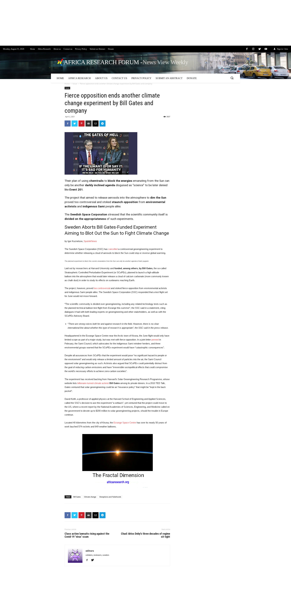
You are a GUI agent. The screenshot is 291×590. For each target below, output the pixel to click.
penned (155, 339)
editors (90, 550)
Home (67, 83)
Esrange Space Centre (125, 422)
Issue (75, 83)
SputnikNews (90, 241)
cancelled (113, 249)
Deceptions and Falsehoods (110, 497)
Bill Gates (77, 497)
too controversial (102, 288)
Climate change (90, 497)
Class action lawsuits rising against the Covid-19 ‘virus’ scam (87, 535)
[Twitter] (93, 560)
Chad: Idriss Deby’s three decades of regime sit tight (145, 535)
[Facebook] (88, 560)
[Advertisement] (91, 24)
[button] (231, 78)
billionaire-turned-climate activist (93, 383)
